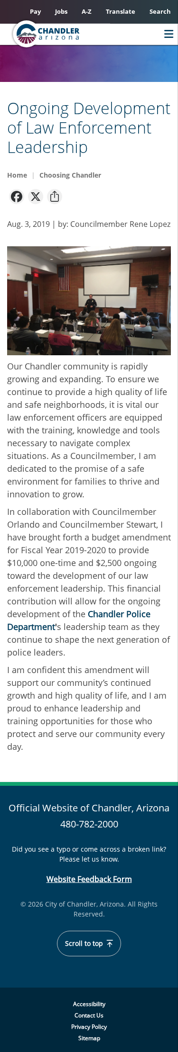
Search (160, 11)
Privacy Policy (89, 1027)
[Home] (64, 34)
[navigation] (16, 196)
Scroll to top (85, 943)
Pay (35, 11)
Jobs (61, 11)
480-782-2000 (89, 824)
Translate (120, 11)
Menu (166, 34)
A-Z (87, 11)
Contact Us (89, 1015)
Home (17, 175)
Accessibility (89, 1004)
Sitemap (89, 1038)
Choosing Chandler (70, 175)
